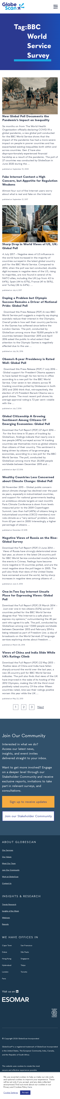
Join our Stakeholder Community (28, 816)
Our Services (7, 850)
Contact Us (6, 883)
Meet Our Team (9, 863)
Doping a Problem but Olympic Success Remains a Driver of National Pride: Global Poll (29, 302)
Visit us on (8, 991)
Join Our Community (10, 870)
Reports (5, 924)
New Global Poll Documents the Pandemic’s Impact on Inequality (25, 118)
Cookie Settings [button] (10, 1092)
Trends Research (9, 904)
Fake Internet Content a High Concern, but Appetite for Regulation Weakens (29, 180)
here (30, 1087)
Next (40, 707)
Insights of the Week (10, 911)
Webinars (6, 917)
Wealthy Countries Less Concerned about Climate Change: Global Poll (28, 479)
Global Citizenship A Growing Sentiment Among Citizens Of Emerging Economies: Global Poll (26, 420)
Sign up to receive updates (28, 802)
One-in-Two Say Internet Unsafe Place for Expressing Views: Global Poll (27, 595)
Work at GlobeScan (10, 876)
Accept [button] (25, 1092)
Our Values (6, 857)
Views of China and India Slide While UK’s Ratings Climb (28, 654)
